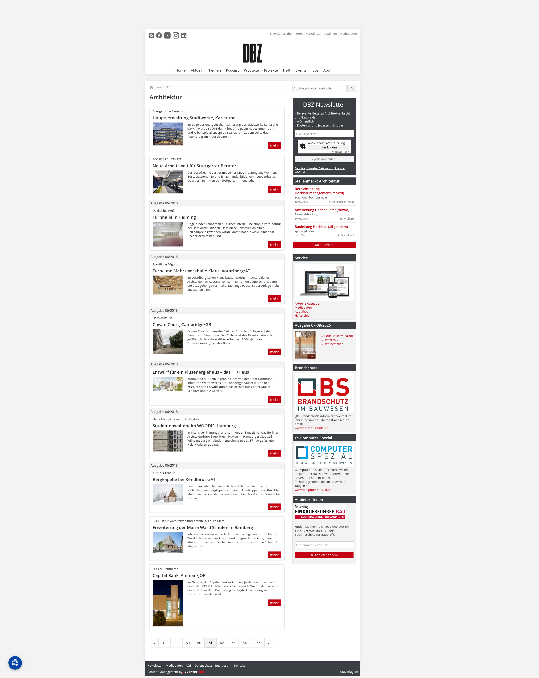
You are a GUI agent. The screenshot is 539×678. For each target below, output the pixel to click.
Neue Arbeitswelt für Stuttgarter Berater (194, 166)
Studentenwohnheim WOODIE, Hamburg (194, 426)
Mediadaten (348, 34)
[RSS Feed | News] (151, 35)
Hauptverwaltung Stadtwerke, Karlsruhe (194, 118)
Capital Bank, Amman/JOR (179, 575)
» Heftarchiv (329, 340)
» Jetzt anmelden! (324, 159)
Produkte (251, 70)
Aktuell (196, 70)
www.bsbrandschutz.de (311, 428)
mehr (274, 145)
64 (245, 643)
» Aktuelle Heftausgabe (337, 336)
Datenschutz (203, 665)
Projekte (271, 70)
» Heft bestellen (332, 344)
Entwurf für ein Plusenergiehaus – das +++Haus (201, 372)
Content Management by (165, 672)
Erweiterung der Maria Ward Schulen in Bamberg (203, 527)
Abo (326, 70)
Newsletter (155, 665)
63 (233, 643)
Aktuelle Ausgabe (307, 303)
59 (188, 643)
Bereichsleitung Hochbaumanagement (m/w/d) (319, 190)
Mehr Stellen (324, 245)
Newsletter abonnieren (286, 34)
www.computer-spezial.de (313, 490)
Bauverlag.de (348, 672)
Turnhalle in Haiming (174, 217)
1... (165, 643)
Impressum (223, 665)
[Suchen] (352, 88)
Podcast (232, 70)
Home (180, 70)
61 (210, 643)
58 (176, 643)
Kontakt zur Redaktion (321, 34)
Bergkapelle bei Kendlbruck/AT (184, 479)
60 (199, 643)
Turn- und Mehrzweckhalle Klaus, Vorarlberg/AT (201, 271)
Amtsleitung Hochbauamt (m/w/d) (322, 210)
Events (300, 70)
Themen (214, 70)
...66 (257, 643)
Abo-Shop (301, 311)
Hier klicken (328, 147)
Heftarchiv (302, 315)
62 (222, 643)
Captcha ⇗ (340, 152)
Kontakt (239, 665)
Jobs (314, 70)
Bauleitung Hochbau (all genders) (321, 226)
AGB (189, 665)
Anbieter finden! (326, 555)
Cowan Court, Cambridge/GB (182, 324)
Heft (286, 70)
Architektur (165, 87)
